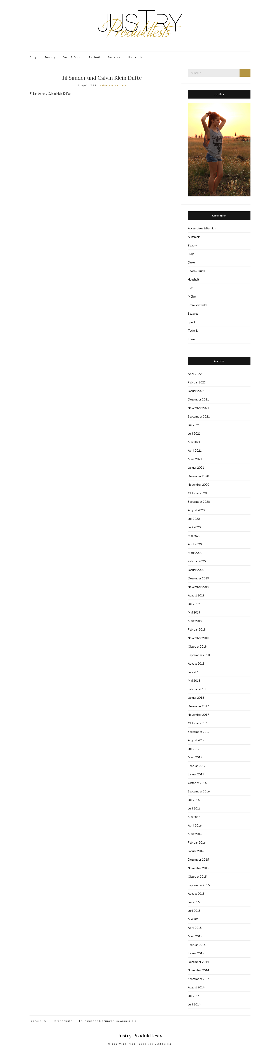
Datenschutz (62, 1020)
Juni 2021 (194, 433)
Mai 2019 (194, 612)
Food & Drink (72, 57)
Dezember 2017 (198, 706)
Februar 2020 (197, 561)
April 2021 (195, 450)
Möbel (192, 296)
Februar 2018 (197, 689)
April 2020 (195, 544)
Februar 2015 (197, 944)
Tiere (191, 339)
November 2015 (198, 868)
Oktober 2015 (197, 876)
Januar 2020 (196, 570)
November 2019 (198, 587)
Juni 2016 (194, 808)
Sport (191, 322)
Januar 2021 (196, 467)
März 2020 (195, 553)
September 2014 (199, 979)
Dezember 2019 (198, 578)
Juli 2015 (194, 902)
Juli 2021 (194, 425)
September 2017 (199, 731)
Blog (33, 57)
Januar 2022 (196, 391)
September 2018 (199, 655)
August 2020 (196, 510)
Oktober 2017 (197, 723)
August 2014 (196, 987)
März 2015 (195, 936)
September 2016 (199, 791)
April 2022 (195, 374)
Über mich (134, 57)
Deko (191, 262)
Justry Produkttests (140, 1036)
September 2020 (199, 501)
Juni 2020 (194, 527)
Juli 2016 (194, 800)
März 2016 (195, 834)
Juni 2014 (194, 1004)
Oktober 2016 (197, 783)
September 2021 (199, 416)
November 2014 (198, 970)
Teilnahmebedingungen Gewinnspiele (108, 1020)
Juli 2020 (194, 518)
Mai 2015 (194, 919)
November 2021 (198, 408)
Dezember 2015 (198, 859)
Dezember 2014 (198, 962)
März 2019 (195, 621)
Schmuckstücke (197, 305)
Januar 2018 (196, 697)
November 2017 (198, 714)
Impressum (38, 1020)
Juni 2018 (194, 672)
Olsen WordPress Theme (127, 1043)
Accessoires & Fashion (202, 228)
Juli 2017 (194, 748)
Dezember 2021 (198, 399)
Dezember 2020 (198, 476)
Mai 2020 (194, 535)
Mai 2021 (194, 442)
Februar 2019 (197, 629)
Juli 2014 (194, 996)
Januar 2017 (196, 774)
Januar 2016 (196, 851)
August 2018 (196, 663)
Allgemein (194, 237)
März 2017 (195, 757)
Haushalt (193, 279)
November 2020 (198, 484)
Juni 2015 (194, 910)
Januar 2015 (196, 953)
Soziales (114, 57)
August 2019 (196, 595)
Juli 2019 (194, 604)
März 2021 (195, 459)
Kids (190, 288)
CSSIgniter (163, 1043)
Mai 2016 (194, 817)
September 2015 (199, 885)
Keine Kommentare (113, 85)
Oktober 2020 (197, 493)
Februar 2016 (197, 842)
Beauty (50, 57)
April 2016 (195, 825)
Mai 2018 (194, 680)
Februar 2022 (197, 382)
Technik (95, 57)
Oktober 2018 (197, 646)
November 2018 (198, 638)
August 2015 (196, 893)
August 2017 (196, 740)
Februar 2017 (197, 766)
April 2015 (195, 927)
